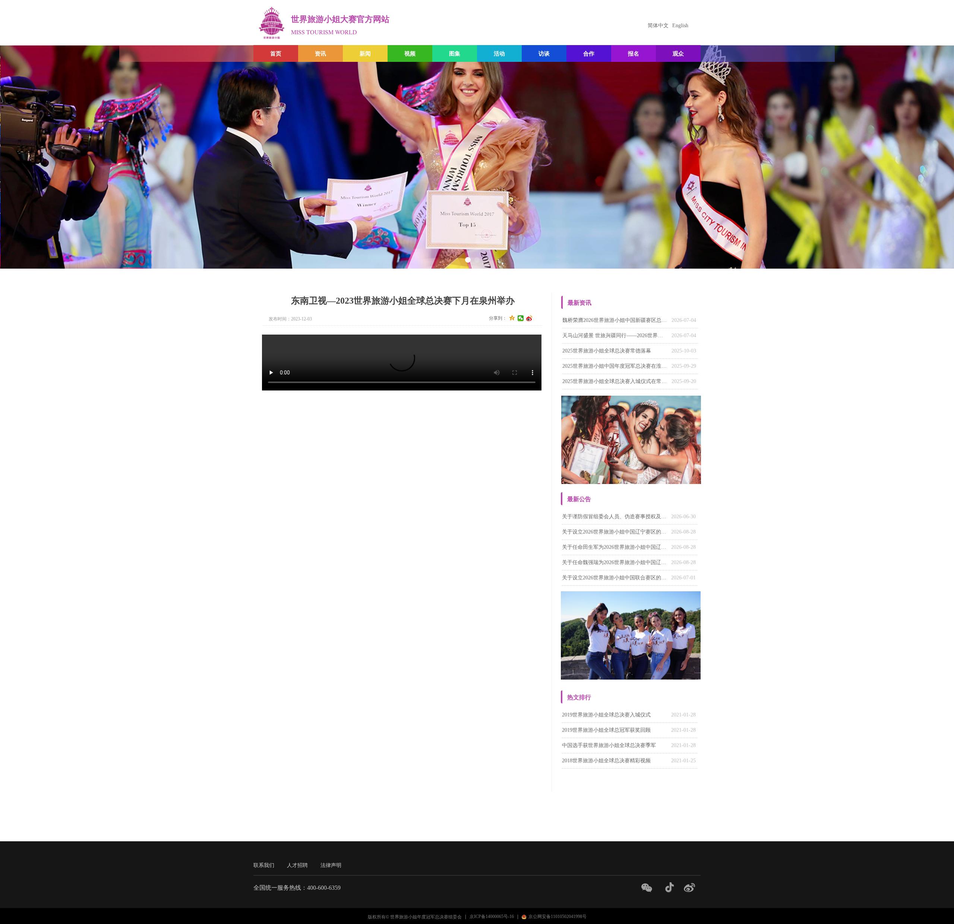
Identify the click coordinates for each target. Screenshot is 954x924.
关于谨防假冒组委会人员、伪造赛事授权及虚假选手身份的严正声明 (614, 516)
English (680, 25)
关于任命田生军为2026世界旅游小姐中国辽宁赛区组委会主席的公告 (614, 547)
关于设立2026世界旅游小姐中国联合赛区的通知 (614, 577)
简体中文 (658, 25)
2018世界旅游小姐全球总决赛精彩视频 (606, 760)
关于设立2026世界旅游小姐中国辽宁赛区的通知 (614, 532)
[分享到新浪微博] (529, 318)
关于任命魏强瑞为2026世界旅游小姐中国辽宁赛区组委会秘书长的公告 (614, 562)
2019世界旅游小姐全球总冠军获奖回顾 (606, 730)
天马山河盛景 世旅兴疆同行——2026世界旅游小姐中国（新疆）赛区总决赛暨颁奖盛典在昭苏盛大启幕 (615, 335)
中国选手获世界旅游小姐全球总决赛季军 (609, 745)
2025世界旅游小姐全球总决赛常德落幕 (606, 351)
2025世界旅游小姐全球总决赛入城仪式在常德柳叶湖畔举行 (615, 381)
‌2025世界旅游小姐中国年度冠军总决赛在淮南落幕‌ (615, 366)
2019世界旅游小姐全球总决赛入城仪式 (606, 715)
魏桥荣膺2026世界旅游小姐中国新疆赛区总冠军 (615, 320)
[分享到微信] (521, 318)
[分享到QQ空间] (512, 318)
